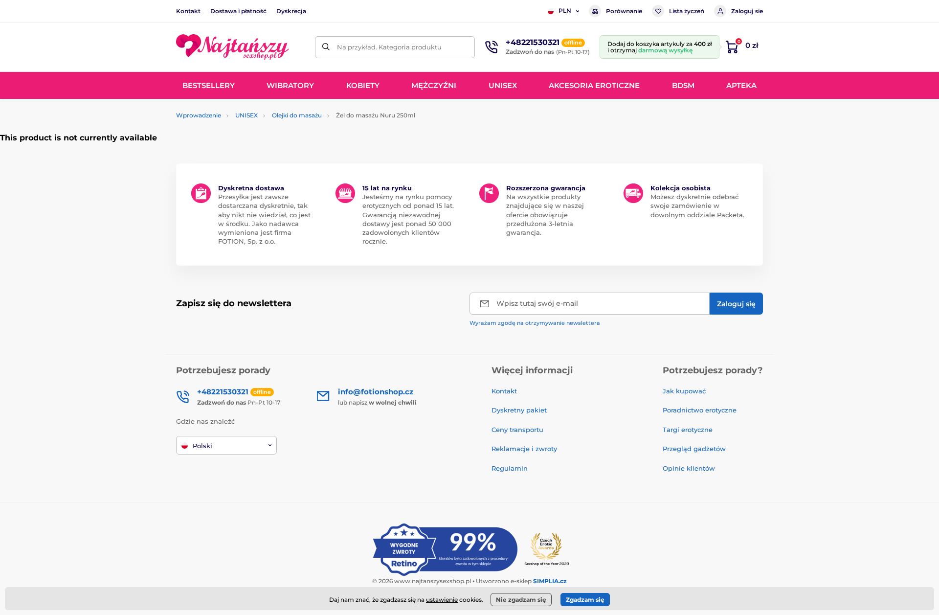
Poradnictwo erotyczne (700, 410)
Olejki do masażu (297, 115)
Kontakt (188, 11)
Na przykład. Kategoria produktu (389, 47)
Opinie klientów (689, 468)
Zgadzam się (585, 599)
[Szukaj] (326, 47)
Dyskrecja (291, 11)
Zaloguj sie (747, 11)
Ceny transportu (517, 429)
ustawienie (442, 599)
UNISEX (246, 115)
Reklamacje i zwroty (524, 449)
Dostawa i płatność (238, 11)
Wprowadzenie (198, 115)
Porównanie (624, 11)
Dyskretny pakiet (519, 410)
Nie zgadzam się (521, 599)
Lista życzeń (686, 11)
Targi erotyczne (688, 429)
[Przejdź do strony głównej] (232, 47)
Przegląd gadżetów (694, 449)
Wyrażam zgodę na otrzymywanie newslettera (535, 322)
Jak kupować (684, 391)
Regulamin (510, 468)
